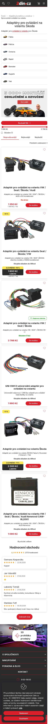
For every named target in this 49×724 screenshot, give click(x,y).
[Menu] (44, 3)
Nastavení (23, 713)
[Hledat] (3, 3)
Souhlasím (23, 718)
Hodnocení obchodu (24, 547)
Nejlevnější (25, 137)
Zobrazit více (24, 617)
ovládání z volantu (20, 31)
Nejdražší (38, 137)
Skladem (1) (8, 133)
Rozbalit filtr (23, 123)
